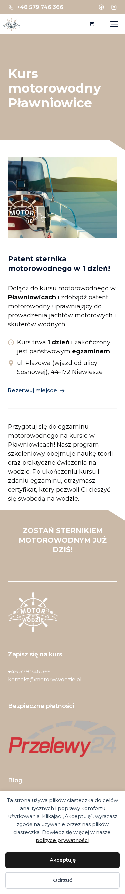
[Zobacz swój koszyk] (91, 24)
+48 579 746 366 (40, 7)
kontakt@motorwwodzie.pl (45, 679)
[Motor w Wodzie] (11, 24)
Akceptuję (63, 860)
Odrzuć (62, 880)
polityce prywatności (62, 840)
